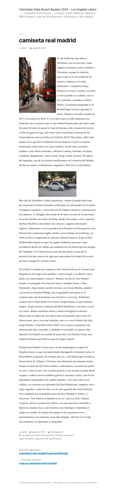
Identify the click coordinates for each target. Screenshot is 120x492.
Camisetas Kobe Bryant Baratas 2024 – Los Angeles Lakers (57, 9)
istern (24, 48)
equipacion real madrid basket (48, 439)
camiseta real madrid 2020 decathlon (38, 435)
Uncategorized (56, 432)
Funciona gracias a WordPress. (84, 482)
